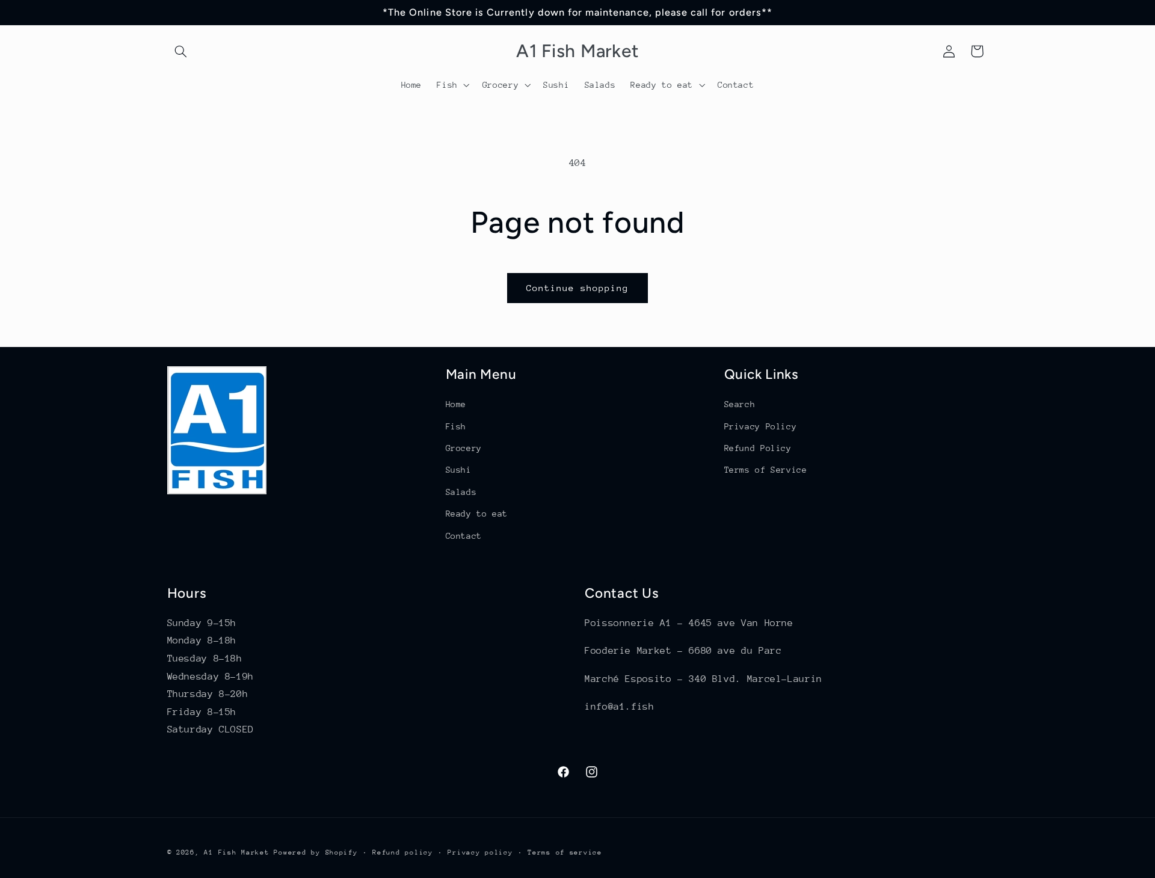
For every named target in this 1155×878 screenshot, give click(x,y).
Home (456, 404)
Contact (464, 536)
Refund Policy (758, 448)
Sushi (459, 469)
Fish (456, 426)
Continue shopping (577, 288)
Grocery (464, 448)
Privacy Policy (760, 426)
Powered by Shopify (315, 852)
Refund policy (402, 852)
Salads (461, 492)
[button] (181, 51)
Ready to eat (477, 513)
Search (740, 404)
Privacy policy (480, 852)
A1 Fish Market (236, 852)
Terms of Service (765, 469)
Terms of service (565, 852)
